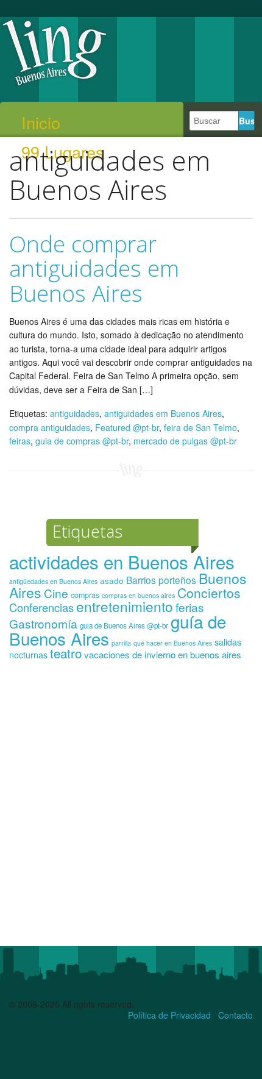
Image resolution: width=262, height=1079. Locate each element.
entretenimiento (124, 606)
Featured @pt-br (127, 427)
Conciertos (209, 592)
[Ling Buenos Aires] (55, 85)
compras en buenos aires (138, 595)
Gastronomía (43, 623)
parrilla (121, 642)
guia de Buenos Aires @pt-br (124, 625)
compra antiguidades (49, 427)
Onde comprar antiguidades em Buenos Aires (94, 268)
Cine (56, 593)
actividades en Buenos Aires (122, 561)
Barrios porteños (161, 579)
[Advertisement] (131, 809)
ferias (189, 607)
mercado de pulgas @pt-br (185, 441)
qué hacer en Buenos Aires (172, 642)
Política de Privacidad (169, 1015)
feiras (19, 441)
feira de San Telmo (200, 427)
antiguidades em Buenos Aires (163, 413)
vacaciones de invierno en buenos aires (162, 654)
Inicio (40, 122)
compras (85, 594)
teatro (66, 653)
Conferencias (41, 607)
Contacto (235, 1015)
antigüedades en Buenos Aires (53, 581)
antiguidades (74, 413)
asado (112, 580)
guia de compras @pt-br (82, 441)
